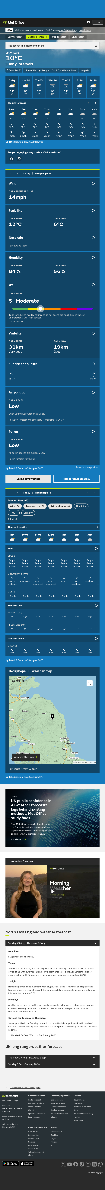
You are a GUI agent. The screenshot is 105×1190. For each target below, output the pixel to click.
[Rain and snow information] (96, 638)
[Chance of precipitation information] (93, 237)
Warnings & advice (36, 1103)
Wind (11, 506)
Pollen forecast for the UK (22, 458)
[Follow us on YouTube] (69, 1164)
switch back (85, 30)
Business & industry (82, 1107)
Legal (53, 1138)
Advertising (78, 1120)
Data (76, 1110)
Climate (31, 1110)
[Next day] (17, 173)
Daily (15, 36)
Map (59, 36)
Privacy (54, 1142)
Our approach (57, 1100)
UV (13, 512)
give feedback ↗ (67, 30)
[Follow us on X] (63, 1164)
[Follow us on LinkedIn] (94, 1164)
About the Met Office (37, 1127)
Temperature (31, 506)
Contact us (33, 1149)
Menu (97, 22)
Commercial (33, 1135)
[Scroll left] (88, 103)
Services (77, 1095)
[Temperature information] (96, 605)
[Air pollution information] (93, 392)
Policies (54, 1127)
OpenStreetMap (90, 762)
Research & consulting (83, 1113)
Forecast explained (88, 467)
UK (78, 36)
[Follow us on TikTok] (81, 1164)
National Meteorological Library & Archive (12, 1108)
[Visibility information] (93, 333)
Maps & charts (34, 1107)
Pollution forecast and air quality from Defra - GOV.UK (36, 419)
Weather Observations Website (12, 1117)
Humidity (81, 506)
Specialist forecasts (36, 1113)
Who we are (33, 1131)
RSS (52, 1145)
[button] (52, 717)
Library (54, 1117)
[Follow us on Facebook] (75, 1164)
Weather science (58, 1103)
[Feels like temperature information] (93, 210)
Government (79, 1100)
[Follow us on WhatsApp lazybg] (100, 1164)
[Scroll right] (95, 103)
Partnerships (33, 1145)
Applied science (57, 1110)
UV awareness (16, 321)
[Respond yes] (11, 158)
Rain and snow (57, 506)
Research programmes (61, 1095)
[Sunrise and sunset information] (93, 364)
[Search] (95, 45)
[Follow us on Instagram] (88, 1164)
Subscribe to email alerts (36, 1153)
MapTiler (78, 762)
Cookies (54, 1135)
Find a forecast (34, 1100)
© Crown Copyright (95, 1173)
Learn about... (34, 1117)
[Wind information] (96, 548)
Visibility (28, 512)
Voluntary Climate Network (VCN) (10, 1125)
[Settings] (88, 22)
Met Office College (10, 1100)
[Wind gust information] (93, 183)
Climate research (58, 1107)
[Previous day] (10, 173)
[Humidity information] (93, 257)
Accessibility (56, 1131)
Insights (77, 1117)
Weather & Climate (36, 1095)
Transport (78, 1103)
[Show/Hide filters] (96, 500)
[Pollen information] (93, 431)
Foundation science (59, 1113)
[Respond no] (19, 158)
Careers (31, 1142)
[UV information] (93, 284)
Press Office (33, 1138)
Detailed (37, 36)
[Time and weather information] (96, 527)
